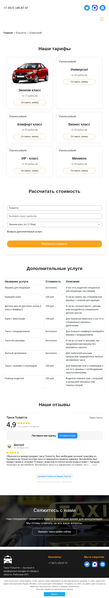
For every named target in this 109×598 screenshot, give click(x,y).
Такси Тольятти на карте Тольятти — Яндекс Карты (54, 482)
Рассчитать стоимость (54, 244)
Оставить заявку (29, 102)
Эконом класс (29, 90)
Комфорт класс (29, 124)
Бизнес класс (79, 124)
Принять (54, 594)
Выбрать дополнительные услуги (24, 231)
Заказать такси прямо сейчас (54, 531)
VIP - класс (29, 158)
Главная (8, 33)
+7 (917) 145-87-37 (16, 7)
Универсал (79, 69)
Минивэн (79, 158)
